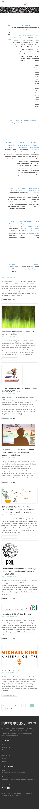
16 (15, 705)
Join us (9, 32)
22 (7, 709)
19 (27, 705)
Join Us (12, 12)
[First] (3, 705)
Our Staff (30, 47)
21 (3, 709)
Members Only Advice (22, 229)
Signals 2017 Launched (11, 670)
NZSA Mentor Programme (10, 151)
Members (5, 750)
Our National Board (16, 41)
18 (23, 705)
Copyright (32, 120)
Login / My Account (21, 12)
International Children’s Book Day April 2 (17, 614)
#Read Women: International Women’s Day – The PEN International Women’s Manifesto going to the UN (19, 571)
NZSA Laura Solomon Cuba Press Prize (18, 198)
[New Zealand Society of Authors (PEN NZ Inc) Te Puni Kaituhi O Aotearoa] (6, 8)
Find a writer (5, 12)
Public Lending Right (12, 123)
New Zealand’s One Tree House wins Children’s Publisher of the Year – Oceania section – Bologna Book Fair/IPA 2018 (18, 509)
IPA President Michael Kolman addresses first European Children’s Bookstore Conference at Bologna (18, 452)
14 (7, 705)
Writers (4, 761)
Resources (5, 753)
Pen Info (4, 758)
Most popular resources (14, 268)
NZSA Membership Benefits (13, 231)
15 (11, 705)
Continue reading (8, 299)
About (3, 744)
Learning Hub (6, 747)
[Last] (11, 708)
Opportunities (6, 755)
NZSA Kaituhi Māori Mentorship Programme (23, 159)
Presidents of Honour (22, 48)
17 (19, 705)
